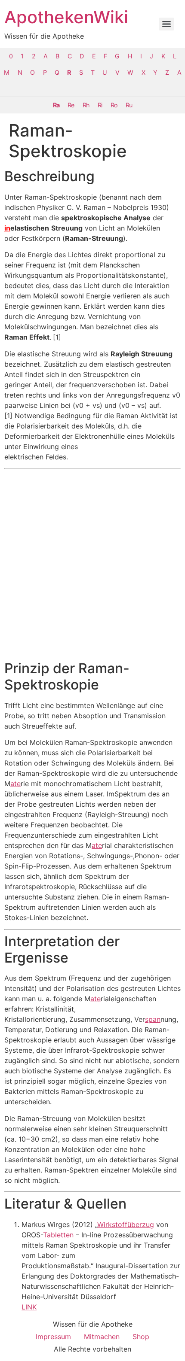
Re (71, 105)
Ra (56, 105)
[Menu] (166, 24)
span (152, 1019)
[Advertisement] (92, 564)
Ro (114, 105)
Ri (100, 105)
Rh (86, 105)
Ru (129, 105)
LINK (29, 1307)
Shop (141, 1336)
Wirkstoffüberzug (125, 1224)
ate (15, 783)
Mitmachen (102, 1336)
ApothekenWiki (66, 16)
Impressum (53, 1336)
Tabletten (58, 1234)
